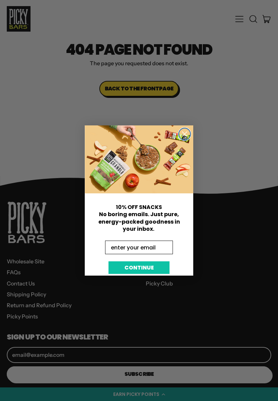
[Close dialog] (185, 134)
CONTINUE (139, 268)
